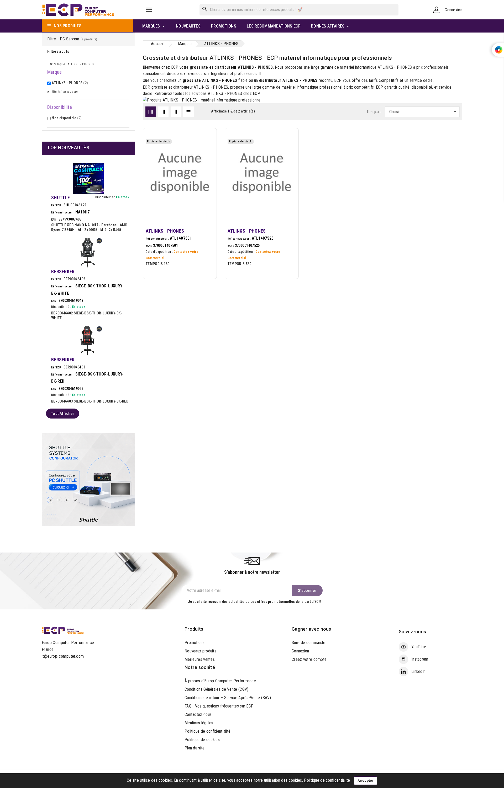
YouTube (418, 646)
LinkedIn (418, 671)
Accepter (366, 780)
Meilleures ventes (200, 659)
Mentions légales (199, 722)
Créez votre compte (309, 659)
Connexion (300, 650)
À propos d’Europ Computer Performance (220, 680)
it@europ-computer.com (63, 656)
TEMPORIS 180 (158, 264)
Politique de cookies (202, 739)
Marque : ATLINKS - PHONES (74, 64)
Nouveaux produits (200, 650)
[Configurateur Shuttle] (88, 479)
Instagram (419, 659)
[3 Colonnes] (163, 111)
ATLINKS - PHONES (70, 83)
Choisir (423, 112)
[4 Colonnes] (150, 111)
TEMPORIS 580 (239, 264)
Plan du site (195, 748)
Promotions (194, 642)
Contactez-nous (198, 714)
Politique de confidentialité (207, 731)
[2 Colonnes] (176, 111)
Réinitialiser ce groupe (64, 91)
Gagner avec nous (311, 629)
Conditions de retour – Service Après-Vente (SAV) (228, 697)
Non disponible (66, 118)
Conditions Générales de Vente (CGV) (217, 689)
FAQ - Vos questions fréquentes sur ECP (219, 706)
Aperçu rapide (206, 155)
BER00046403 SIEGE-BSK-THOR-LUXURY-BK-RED (89, 401)
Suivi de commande (308, 642)
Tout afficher (62, 413)
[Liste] (188, 111)
